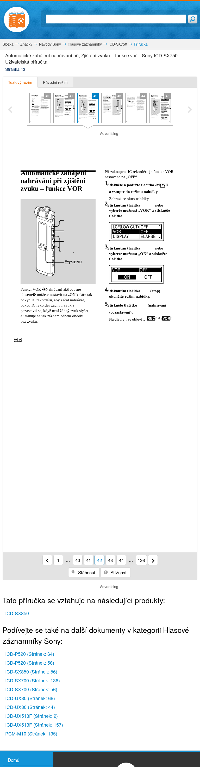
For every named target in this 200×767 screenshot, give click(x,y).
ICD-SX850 (17, 613)
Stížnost (118, 572)
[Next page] (153, 560)
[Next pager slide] (190, 110)
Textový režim (20, 82)
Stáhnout (86, 572)
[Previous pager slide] (10, 110)
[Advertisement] (100, 144)
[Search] (192, 19)
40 (77, 560)
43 (110, 560)
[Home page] (16, 19)
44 (121, 560)
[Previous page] (47, 560)
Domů (13, 760)
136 (141, 560)
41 (88, 560)
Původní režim (55, 82)
